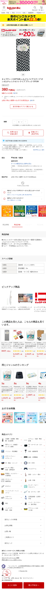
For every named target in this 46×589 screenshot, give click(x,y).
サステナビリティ (28, 578)
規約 (43, 149)
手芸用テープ (41, 13)
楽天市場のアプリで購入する (23, 106)
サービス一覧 (6, 578)
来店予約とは (37, 149)
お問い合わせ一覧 (16, 578)
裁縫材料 (31, 13)
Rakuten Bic (14, 8)
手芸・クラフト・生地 (18, 13)
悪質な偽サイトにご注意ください (12, 560)
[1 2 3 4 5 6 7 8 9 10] (20, 122)
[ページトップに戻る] (43, 581)
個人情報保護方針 (7, 580)
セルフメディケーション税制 (10, 558)
